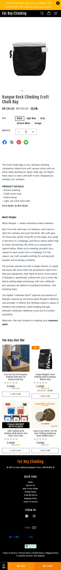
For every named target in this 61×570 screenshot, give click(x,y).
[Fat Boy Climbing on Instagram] (34, 517)
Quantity (6, 130)
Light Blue (31, 118)
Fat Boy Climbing (14, 13)
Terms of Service (30, 502)
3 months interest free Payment (31, 556)
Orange (38, 123)
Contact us (30, 485)
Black (19, 118)
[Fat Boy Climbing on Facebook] (27, 517)
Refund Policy (30, 492)
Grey (42, 118)
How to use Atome (30, 489)
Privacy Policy (25, 553)
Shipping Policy (30, 498)
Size (4, 118)
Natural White (23, 123)
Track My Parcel (30, 495)
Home (30, 482)
